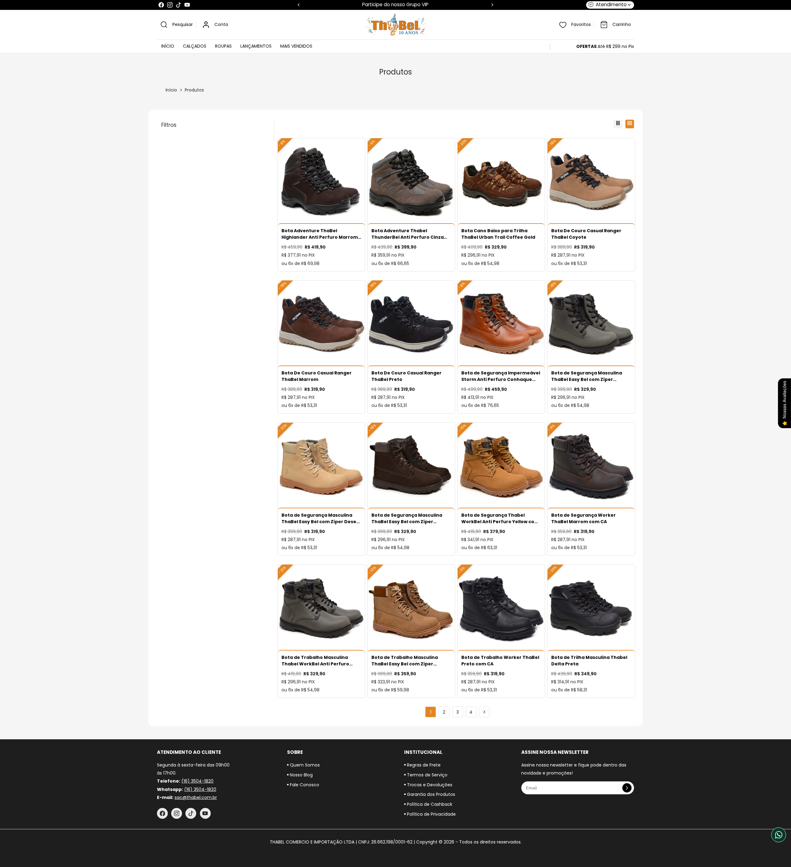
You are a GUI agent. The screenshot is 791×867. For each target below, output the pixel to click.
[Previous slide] (298, 4)
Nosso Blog (301, 775)
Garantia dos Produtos (430, 794)
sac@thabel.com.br (196, 797)
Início (171, 90)
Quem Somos (304, 765)
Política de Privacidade (431, 814)
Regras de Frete (423, 765)
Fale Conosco (304, 785)
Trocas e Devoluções (429, 785)
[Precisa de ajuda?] (778, 834)
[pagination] (484, 712)
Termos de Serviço (426, 775)
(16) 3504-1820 (197, 781)
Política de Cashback (429, 804)
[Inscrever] (627, 787)
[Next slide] (492, 4)
